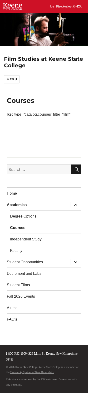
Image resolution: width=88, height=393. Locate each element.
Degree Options (23, 216)
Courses (17, 228)
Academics (17, 205)
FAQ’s (12, 319)
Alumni (13, 308)
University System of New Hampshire (32, 372)
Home (12, 193)
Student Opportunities (25, 262)
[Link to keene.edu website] (13, 6)
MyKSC (77, 6)
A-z (52, 6)
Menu (12, 79)
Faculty (16, 251)
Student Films (18, 285)
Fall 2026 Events (21, 296)
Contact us (65, 379)
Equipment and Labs (24, 273)
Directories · (64, 6)
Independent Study (26, 239)
